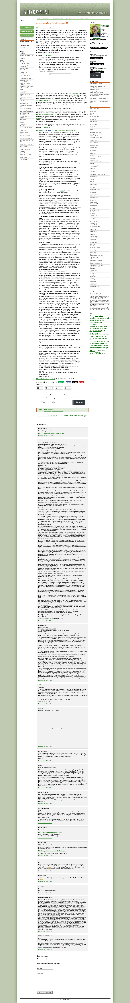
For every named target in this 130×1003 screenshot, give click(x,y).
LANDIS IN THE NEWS (58, 18)
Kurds (105, 338)
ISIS (98, 333)
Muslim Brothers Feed (95, 211)
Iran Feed (92, 177)
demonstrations (96, 326)
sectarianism (98, 347)
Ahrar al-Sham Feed (94, 108)
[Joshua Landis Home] (95, 36)
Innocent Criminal (24, 81)
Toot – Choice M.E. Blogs (26, 154)
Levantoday (22, 92)
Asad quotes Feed (94, 122)
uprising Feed (93, 276)
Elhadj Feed (92, 153)
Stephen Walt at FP (24, 132)
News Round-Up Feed (95, 216)
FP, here (48, 55)
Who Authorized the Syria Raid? (45, 379)
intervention (97, 331)
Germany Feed (93, 166)
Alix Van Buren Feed (94, 116)
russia (102, 345)
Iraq (45, 410)
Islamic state (105, 334)
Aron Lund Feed (93, 121)
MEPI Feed (92, 208)
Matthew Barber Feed (95, 207)
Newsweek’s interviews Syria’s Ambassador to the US (56, 130)
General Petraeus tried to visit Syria (47, 114)
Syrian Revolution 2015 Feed (96, 266)
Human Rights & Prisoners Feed (97, 174)
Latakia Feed (93, 199)
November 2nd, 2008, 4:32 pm (45, 803)
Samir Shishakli (23, 129)
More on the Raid (94, 97)
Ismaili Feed (92, 186)
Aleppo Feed (93, 111)
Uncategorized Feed (94, 275)
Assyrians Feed (93, 124)
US (57, 410)
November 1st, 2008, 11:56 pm (45, 435)
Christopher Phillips (24, 63)
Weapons (60, 410)
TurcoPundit (23, 156)
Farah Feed (92, 158)
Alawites (93, 318)
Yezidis (103, 353)
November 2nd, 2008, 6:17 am (45, 746)
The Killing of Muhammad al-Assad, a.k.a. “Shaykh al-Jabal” (98, 294)
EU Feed (92, 155)
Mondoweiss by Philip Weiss (26, 111)
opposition (99, 343)
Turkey (54, 410)
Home (38, 18)
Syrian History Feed (94, 258)
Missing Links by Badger (25, 108)
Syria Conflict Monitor (25, 135)
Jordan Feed (93, 192)
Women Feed (93, 284)
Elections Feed (93, 152)
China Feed (92, 134)
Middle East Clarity (24, 103)
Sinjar (106, 347)
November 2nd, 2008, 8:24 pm (45, 881)
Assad (92, 320)
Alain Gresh (22, 53)
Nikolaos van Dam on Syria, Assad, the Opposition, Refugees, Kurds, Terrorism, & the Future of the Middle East (99, 308)
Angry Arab (22, 58)
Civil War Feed (93, 140)
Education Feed (93, 147)
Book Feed (92, 129)
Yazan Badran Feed (94, 286)
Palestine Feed (93, 224)
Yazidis (98, 353)
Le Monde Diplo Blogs (25, 87)
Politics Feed (93, 229)
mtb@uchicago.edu (97, 46)
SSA (92, 18)
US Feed (92, 278)
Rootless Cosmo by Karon (26, 127)
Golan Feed (92, 168)
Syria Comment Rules (82, 18)
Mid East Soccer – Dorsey (26, 102)
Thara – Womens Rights (25, 149)
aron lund (104, 318)
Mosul (108, 341)
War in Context (23, 157)
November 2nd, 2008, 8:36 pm (45, 892)
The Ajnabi (22, 151)
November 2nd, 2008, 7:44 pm (45, 870)
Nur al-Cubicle (23, 114)
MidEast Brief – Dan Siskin (26, 105)
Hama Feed (92, 169)
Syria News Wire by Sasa (26, 138)
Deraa (105, 326)
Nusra (92, 343)
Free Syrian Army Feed (95, 165)
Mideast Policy (23, 106)
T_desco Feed (93, 270)
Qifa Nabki (22, 125)
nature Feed (92, 213)
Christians (98, 322)
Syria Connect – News (25, 137)
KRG (91, 339)
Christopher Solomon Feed (96, 137)
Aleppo (98, 318)
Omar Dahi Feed (93, 221)
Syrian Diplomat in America (26, 143)
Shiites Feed (92, 245)
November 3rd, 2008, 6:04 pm (45, 949)
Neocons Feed (93, 215)
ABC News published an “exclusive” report (49, 100)
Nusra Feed (92, 220)
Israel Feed (92, 187)
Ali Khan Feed (93, 114)
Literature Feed (93, 202)
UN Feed (92, 273)
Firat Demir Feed (94, 160)
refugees (97, 345)
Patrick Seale (23, 120)
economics (93, 328)
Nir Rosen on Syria (24, 113)
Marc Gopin (22, 98)
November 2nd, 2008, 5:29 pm (45, 823)
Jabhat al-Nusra (102, 336)
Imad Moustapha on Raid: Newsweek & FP (52, 23)
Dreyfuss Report (24, 68)
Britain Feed (92, 131)
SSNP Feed (92, 249)
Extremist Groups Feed (95, 156)
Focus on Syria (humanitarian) (23, 73)
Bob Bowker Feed (94, 127)
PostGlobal (22, 124)
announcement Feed (94, 118)
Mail (48, 963)
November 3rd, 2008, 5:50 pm (45, 931)
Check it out (46, 127)
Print (45, 409)
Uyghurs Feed (93, 279)
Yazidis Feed (93, 288)
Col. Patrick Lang (24, 65)
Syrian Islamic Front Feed (96, 260)
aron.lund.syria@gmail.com (99, 56)
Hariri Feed (92, 171)
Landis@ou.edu (96, 38)
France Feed (93, 163)
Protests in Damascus (95, 89)
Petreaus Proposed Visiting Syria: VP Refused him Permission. (98, 87)
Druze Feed (92, 143)
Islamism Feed (93, 184)
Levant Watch (23, 91)
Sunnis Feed (93, 252)
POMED (22, 122)
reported (38, 118)
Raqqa (92, 345)
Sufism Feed (93, 250)
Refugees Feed (93, 236)
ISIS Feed (92, 181)
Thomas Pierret (23, 152)
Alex (39, 685)
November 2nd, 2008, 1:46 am (45, 680)
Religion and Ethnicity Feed (96, 237)
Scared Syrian (23, 130)
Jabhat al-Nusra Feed (95, 189)
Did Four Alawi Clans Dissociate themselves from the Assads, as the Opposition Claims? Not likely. (99, 297)
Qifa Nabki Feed (93, 231)
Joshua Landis (46, 18)
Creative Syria (23, 66)
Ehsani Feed (93, 150)
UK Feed (92, 271)
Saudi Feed (92, 244)
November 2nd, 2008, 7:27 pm (45, 855)
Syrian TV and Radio (24, 147)
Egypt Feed (92, 148)
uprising (103, 350)
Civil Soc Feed (93, 139)
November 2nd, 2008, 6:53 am (45, 760)
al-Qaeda (92, 316)
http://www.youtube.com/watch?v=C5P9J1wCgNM (52, 851)
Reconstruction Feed (94, 232)
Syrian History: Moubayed (26, 144)
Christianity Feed (94, 135)
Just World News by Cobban (26, 86)
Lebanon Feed (93, 200)
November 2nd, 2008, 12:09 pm (45, 787)
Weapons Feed (93, 281)
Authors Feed (93, 126)
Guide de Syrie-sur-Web (25, 80)
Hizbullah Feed (93, 173)
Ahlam (91, 293)
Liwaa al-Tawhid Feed (95, 203)
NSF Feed (92, 218)
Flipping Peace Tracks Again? (96, 92)
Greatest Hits (70, 18)
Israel (49, 410)
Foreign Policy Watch (25, 75)
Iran (103, 331)
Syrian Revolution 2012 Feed (96, 263)
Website (39, 968)
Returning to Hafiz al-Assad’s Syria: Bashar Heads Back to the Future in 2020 (99, 301)
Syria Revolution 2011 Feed (96, 254)
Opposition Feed (93, 223)
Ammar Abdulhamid (24, 56)
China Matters (23, 61)
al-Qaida (99, 315)
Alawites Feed (93, 110)
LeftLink (22, 89)
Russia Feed (93, 239)
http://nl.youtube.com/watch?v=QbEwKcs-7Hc (51, 433)
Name (42, 958)
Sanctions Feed (93, 242)
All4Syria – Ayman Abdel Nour (26, 55)
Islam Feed (92, 182)
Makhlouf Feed (93, 205)
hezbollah (105, 328)
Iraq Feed (92, 179)
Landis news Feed (94, 197)
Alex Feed (92, 113)
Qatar (105, 343)
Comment (40, 973)
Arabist (21, 60)
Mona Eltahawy (23, 110)
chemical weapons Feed (95, 132)
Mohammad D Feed (94, 210)
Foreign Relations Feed (95, 161)
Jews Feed (92, 190)
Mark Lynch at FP (24, 100)
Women (92, 353)
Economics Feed (94, 145)
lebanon (93, 341)
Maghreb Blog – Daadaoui (26, 97)
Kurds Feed (92, 195)
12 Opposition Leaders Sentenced (97, 85)
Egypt (99, 328)
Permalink (40, 409)
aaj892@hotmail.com (97, 70)
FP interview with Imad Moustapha (46, 28)
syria (92, 350)
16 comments (51, 409)
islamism (93, 336)
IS (95, 334)
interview (75, 93)
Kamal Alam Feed (94, 194)
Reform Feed (93, 234)
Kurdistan (97, 339)
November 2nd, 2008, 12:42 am (45, 620)
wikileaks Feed (93, 283)
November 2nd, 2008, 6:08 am (45, 703)
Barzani (97, 320)
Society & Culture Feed (95, 247)
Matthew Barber (101, 341)
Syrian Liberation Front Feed (96, 262)
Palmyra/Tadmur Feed (95, 226)
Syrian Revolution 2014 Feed (96, 265)
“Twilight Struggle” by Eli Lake (96, 91)
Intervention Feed (94, 176)
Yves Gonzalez (23, 159)
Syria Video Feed (94, 257)
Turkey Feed (93, 268)
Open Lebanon (23, 119)
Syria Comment (23, 133)
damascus (93, 324)
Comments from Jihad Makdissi (47, 416)
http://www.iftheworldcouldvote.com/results (50, 832)
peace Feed (92, 228)
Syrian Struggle (23, 146)
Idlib (91, 331)
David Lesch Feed (94, 142)
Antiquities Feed (93, 119)
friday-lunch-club (24, 77)
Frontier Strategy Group (25, 78)
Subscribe (79, 402)
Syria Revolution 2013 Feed (96, 255)
